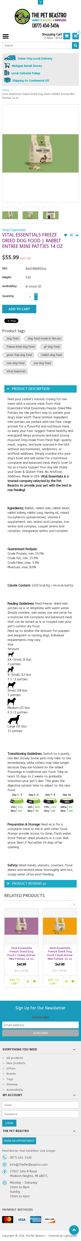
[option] (10, 215)
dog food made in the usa (44, 338)
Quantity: (8, 296)
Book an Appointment (19, 1141)
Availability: (9, 286)
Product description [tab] (31, 389)
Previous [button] (70, 904)
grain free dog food (19, 354)
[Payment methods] (7, 1219)
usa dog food (42, 363)
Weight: (7, 277)
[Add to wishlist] (66, 236)
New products (15, 1063)
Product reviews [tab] (29, 883)
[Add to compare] (71, 236)
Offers (11, 1068)
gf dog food (52, 346)
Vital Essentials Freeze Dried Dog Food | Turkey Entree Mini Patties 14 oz (21, 953)
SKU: (5, 268)
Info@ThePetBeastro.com (29, 1165)
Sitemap (12, 1084)
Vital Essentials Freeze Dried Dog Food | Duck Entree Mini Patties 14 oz (60, 953)
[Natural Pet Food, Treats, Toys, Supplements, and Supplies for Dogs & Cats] (41, 18)
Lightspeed (70, 1235)
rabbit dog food (51, 354)
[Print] (77, 236)
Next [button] (74, 904)
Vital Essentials (13, 230)
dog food (13, 338)
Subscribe (40, 1017)
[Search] (75, 45)
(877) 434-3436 (21, 1157)
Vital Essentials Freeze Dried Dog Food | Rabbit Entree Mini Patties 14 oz (38, 96)
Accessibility (14, 1089)
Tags (9, 1079)
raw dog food (15, 363)
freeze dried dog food (21, 346)
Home (5, 90)
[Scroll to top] (74, 1230)
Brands (11, 1073)
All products (14, 1058)
